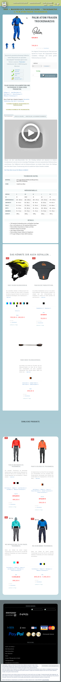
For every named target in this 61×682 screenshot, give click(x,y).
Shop (6, 9)
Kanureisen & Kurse (35, 3)
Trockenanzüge (50, 9)
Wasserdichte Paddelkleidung (25, 9)
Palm (44, 312)
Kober (30, 388)
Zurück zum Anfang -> (10, 646)
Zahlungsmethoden (9, 660)
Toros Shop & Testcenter (20, 3)
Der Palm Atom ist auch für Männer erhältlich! (16, 170)
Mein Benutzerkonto (9, 649)
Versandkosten (46, 48)
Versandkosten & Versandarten (12, 662)
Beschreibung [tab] (9, 116)
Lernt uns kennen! (47, 3)
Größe (35, 63)
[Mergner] (11, 614)
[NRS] (24, 614)
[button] (27, 18)
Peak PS (16, 493)
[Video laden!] (31, 133)
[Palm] (37, 31)
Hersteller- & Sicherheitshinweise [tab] (36, 116)
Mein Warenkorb (8, 653)
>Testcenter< (21, 62)
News (45, 5)
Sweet (17, 315)
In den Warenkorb (50, 75)
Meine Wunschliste (9, 651)
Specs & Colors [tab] (19, 116)
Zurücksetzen (46, 66)
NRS (16, 574)
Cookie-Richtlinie (45, 679)
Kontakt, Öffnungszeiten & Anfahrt (12, 658)
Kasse (6, 655)
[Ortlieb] (37, 614)
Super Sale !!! (14, 101)
